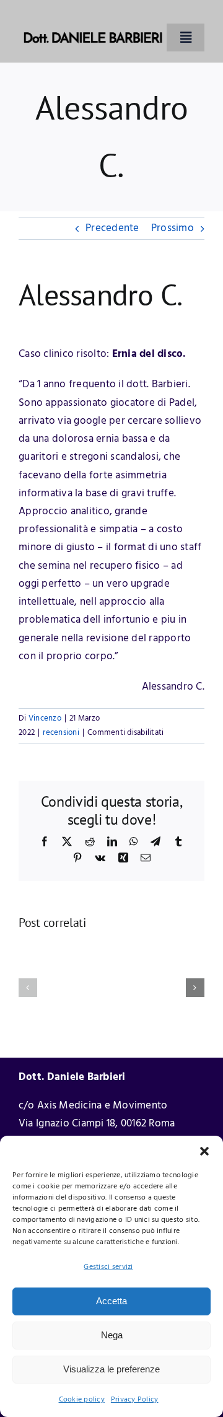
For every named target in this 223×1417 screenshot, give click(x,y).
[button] (204, 1151)
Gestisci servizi (108, 1267)
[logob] (93, 17)
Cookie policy (82, 1399)
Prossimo (172, 228)
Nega (112, 1335)
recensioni (61, 732)
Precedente (112, 228)
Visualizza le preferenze (111, 1369)
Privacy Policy (135, 1399)
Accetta (111, 1301)
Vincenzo (44, 718)
